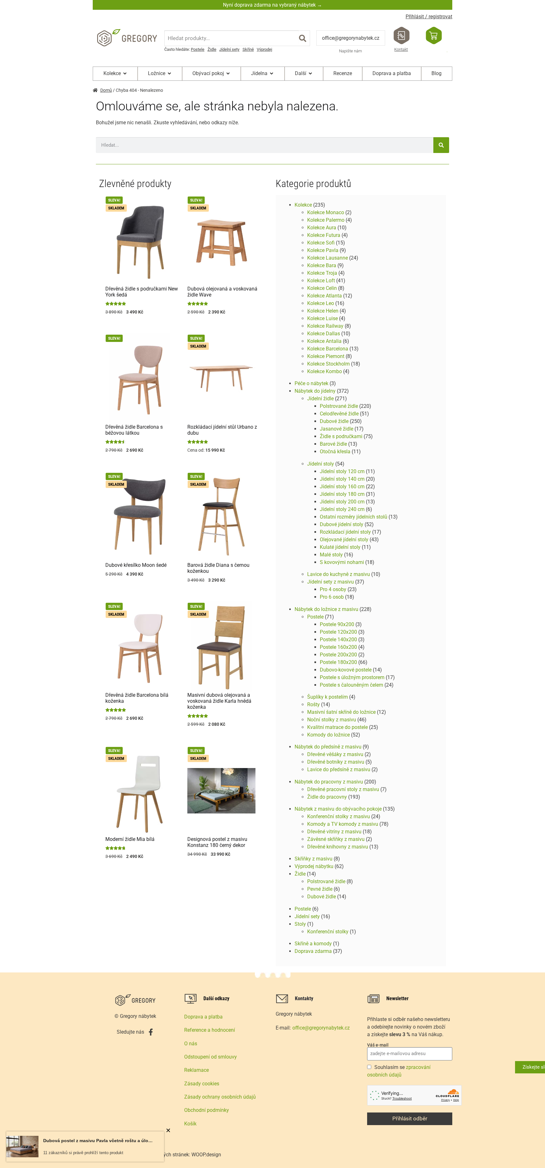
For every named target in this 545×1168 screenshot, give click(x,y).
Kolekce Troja (322, 273)
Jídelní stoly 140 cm (342, 479)
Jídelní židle (320, 399)
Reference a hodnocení (209, 1030)
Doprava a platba (203, 1017)
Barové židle (333, 444)
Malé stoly (331, 555)
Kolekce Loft (321, 281)
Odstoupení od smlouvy (210, 1057)
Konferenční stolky (328, 932)
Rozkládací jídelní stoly (345, 532)
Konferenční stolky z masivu (338, 816)
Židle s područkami (341, 436)
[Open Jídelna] (271, 73)
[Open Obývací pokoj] (228, 73)
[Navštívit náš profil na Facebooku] (150, 1032)
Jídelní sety (229, 49)
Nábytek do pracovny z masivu (329, 782)
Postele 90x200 (337, 624)
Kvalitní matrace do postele (337, 727)
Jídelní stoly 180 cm (342, 494)
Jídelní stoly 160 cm (342, 487)
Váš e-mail (378, 1045)
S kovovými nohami (342, 562)
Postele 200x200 (338, 655)
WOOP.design (206, 1155)
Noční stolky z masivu (331, 720)
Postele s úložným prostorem (352, 677)
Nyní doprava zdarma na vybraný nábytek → (272, 5)
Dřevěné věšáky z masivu (335, 754)
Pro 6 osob (332, 597)
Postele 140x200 (338, 640)
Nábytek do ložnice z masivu (326, 609)
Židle (212, 49)
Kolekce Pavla (322, 250)
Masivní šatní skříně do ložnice (341, 712)
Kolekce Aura (321, 228)
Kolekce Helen (322, 311)
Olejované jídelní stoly (344, 540)
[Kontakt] (401, 35)
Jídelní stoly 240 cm (342, 509)
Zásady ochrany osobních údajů (220, 1097)
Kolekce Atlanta (324, 296)
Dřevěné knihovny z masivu (337, 847)
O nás (190, 1044)
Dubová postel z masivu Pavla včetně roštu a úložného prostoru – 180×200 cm (99, 1140)
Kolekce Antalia (324, 341)
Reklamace (196, 1070)
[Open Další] (310, 73)
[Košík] (433, 35)
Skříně (248, 49)
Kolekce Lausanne (327, 258)
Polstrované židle (339, 406)
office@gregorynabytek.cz (350, 38)
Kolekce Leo (320, 303)
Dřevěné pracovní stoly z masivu (343, 789)
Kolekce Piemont (325, 356)
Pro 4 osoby (333, 589)
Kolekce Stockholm (328, 364)
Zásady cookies (201, 1084)
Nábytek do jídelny (315, 391)
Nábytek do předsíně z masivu (328, 747)
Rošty (313, 704)
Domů (106, 90)
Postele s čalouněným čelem (351, 685)
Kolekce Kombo (324, 371)
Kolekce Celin (322, 288)
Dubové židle (334, 421)
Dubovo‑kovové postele (346, 670)
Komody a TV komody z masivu (342, 824)
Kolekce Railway (325, 326)
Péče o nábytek (311, 383)
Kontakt (401, 49)
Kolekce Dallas (323, 334)
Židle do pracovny (327, 797)
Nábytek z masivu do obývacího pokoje (338, 809)
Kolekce (303, 205)
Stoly (300, 924)
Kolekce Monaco (325, 212)
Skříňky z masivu (313, 859)
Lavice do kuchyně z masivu (338, 574)
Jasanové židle (336, 429)
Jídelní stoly (320, 464)
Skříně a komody (313, 944)
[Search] (302, 38)
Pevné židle (319, 889)
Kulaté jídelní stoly (340, 547)
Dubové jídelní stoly (341, 524)
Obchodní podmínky (206, 1110)
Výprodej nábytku (314, 866)
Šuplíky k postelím (327, 697)
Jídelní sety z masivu (330, 582)
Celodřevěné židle (339, 414)
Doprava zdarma (313, 951)
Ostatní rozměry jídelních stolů (353, 517)
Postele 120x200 (338, 632)
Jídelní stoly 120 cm (342, 471)
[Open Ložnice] (169, 73)
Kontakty (304, 998)
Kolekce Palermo (325, 220)
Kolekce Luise (322, 318)
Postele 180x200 (338, 662)
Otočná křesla (335, 452)
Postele (197, 49)
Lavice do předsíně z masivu (338, 769)
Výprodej (264, 49)
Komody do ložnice (328, 735)
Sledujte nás (130, 1032)
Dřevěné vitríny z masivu (334, 832)
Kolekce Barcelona (327, 349)
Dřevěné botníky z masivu (335, 762)
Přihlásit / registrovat (429, 17)
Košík (190, 1124)
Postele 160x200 (338, 647)
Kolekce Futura (323, 235)
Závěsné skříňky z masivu (336, 839)
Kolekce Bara (321, 265)
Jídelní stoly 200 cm (342, 502)
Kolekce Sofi (321, 243)
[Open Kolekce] (124, 73)
